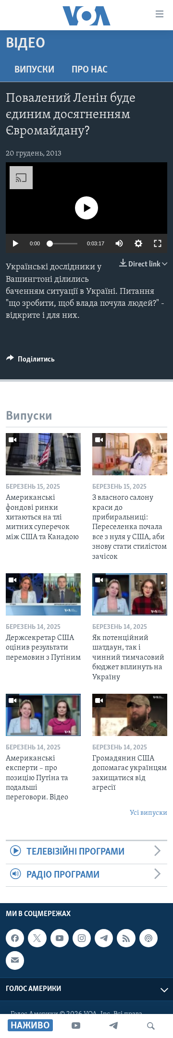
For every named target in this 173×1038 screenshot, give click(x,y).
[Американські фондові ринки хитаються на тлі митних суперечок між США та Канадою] (43, 454)
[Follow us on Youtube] (59, 938)
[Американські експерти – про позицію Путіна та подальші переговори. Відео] (43, 715)
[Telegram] (113, 1026)
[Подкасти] (148, 938)
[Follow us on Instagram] (82, 938)
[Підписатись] (15, 960)
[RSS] (126, 938)
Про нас (90, 70)
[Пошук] (150, 1026)
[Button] (30, 361)
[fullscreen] (157, 243)
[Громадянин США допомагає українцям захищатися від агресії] (129, 715)
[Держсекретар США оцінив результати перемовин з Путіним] (43, 594)
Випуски (34, 70)
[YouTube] (76, 1026)
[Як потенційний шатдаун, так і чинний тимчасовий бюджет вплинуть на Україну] (129, 594)
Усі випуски (148, 813)
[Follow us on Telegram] (104, 938)
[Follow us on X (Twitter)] (37, 938)
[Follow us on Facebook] (15, 938)
